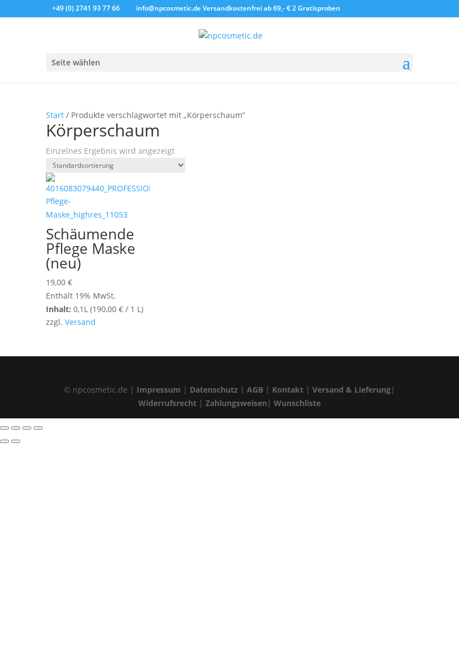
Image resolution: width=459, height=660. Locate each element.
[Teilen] (26, 428)
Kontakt (287, 389)
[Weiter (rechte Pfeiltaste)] (15, 441)
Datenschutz (214, 389)
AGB (255, 389)
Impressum (159, 389)
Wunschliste (297, 403)
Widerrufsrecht (167, 403)
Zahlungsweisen (236, 403)
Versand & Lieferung (351, 389)
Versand (80, 322)
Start (55, 115)
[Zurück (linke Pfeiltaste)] (4, 441)
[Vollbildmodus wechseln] (15, 428)
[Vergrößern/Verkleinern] (4, 428)
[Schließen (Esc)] (38, 428)
